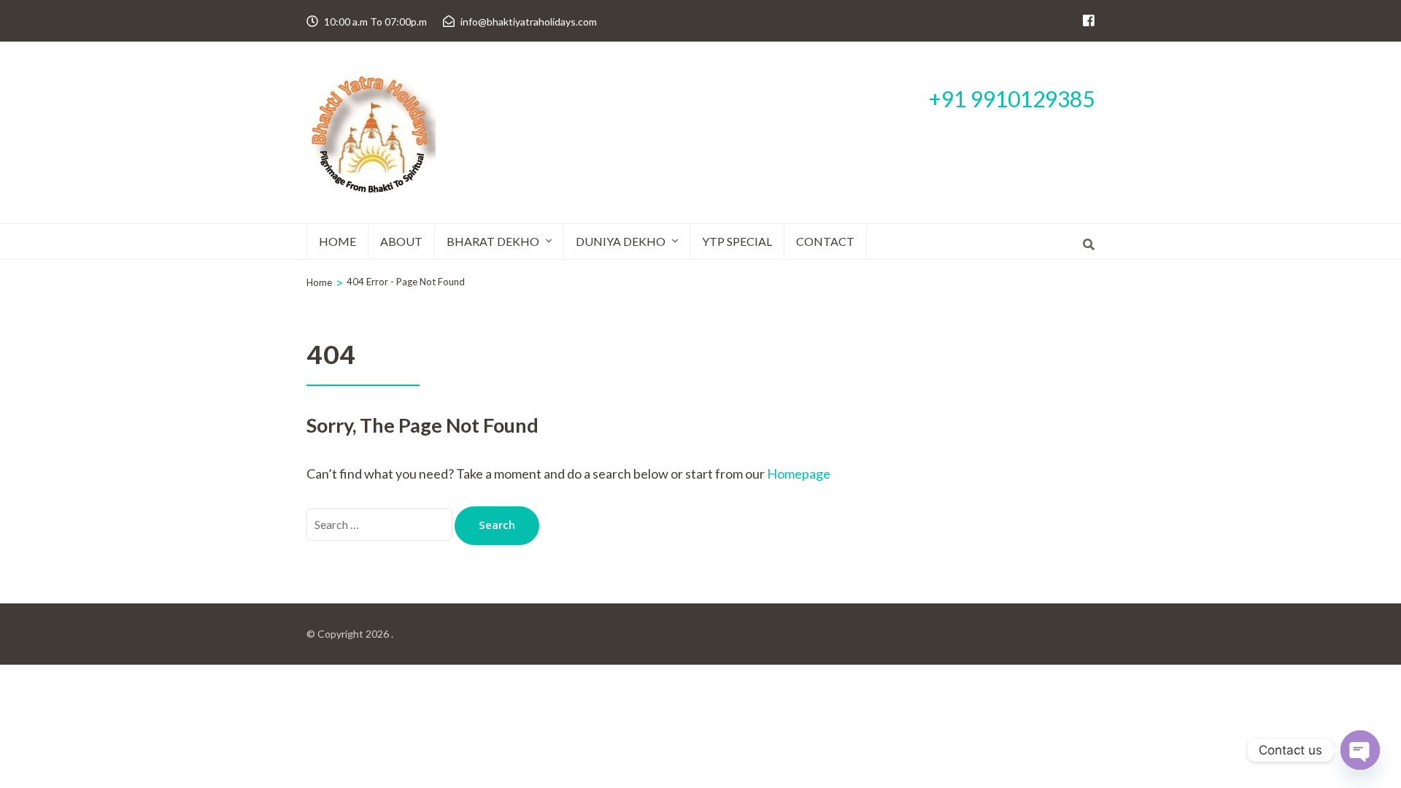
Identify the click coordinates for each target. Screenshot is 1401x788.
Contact (825, 241)
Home (337, 241)
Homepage (798, 474)
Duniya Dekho (620, 241)
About (401, 241)
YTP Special (737, 241)
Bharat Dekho (493, 241)
